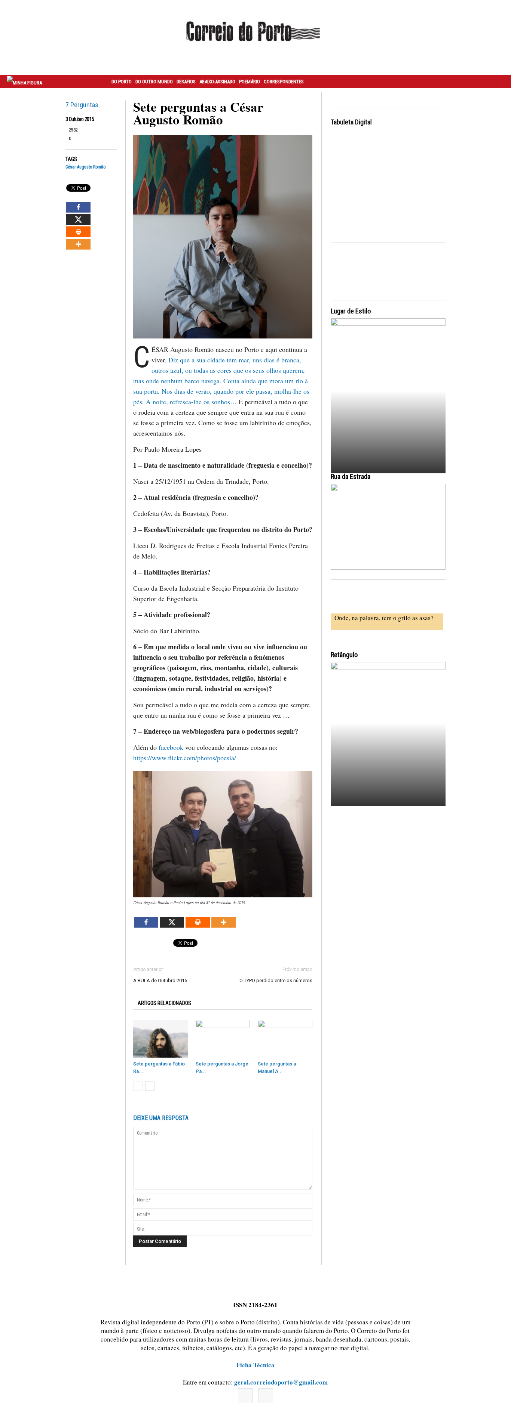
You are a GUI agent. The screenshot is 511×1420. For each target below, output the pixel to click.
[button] (497, 81)
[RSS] (265, 1395)
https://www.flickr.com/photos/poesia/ (184, 757)
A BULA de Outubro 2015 (160, 980)
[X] (78, 219)
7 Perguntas (81, 105)
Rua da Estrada (350, 476)
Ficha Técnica (255, 1365)
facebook (171, 747)
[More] (78, 244)
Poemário (249, 81)
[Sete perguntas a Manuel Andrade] (285, 1038)
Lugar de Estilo (351, 311)
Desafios (186, 81)
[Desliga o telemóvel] (388, 389)
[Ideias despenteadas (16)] (388, 733)
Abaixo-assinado (217, 81)
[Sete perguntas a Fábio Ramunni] (160, 1038)
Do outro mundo (154, 81)
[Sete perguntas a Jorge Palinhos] (223, 1038)
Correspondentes (284, 81)
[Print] (78, 231)
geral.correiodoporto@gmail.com (281, 1382)
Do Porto (121, 81)
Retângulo (344, 655)
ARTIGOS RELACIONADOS (164, 1003)
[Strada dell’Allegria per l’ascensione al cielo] (388, 527)
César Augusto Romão (85, 167)
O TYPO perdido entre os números (275, 980)
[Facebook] (78, 207)
